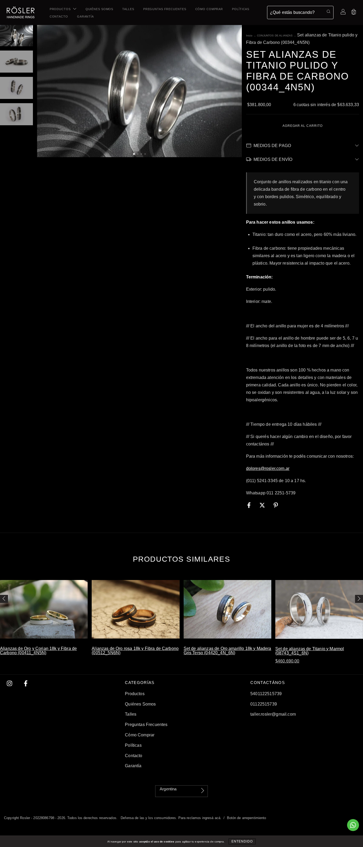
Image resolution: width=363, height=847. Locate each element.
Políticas (240, 9)
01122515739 (263, 704)
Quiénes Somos (99, 9)
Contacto (59, 16)
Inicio (249, 35)
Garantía (85, 16)
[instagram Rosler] (10, 683)
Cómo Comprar (209, 9)
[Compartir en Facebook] (249, 505)
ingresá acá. (212, 818)
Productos (61, 9)
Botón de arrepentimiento (246, 818)
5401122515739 (266, 693)
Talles (128, 9)
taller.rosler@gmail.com (273, 714)
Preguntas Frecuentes (164, 9)
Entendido (242, 841)
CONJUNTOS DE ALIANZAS (275, 35)
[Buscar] (328, 11)
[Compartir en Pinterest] (275, 505)
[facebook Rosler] (25, 683)
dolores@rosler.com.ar (267, 468)
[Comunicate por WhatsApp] (353, 825)
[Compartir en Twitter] (262, 505)
